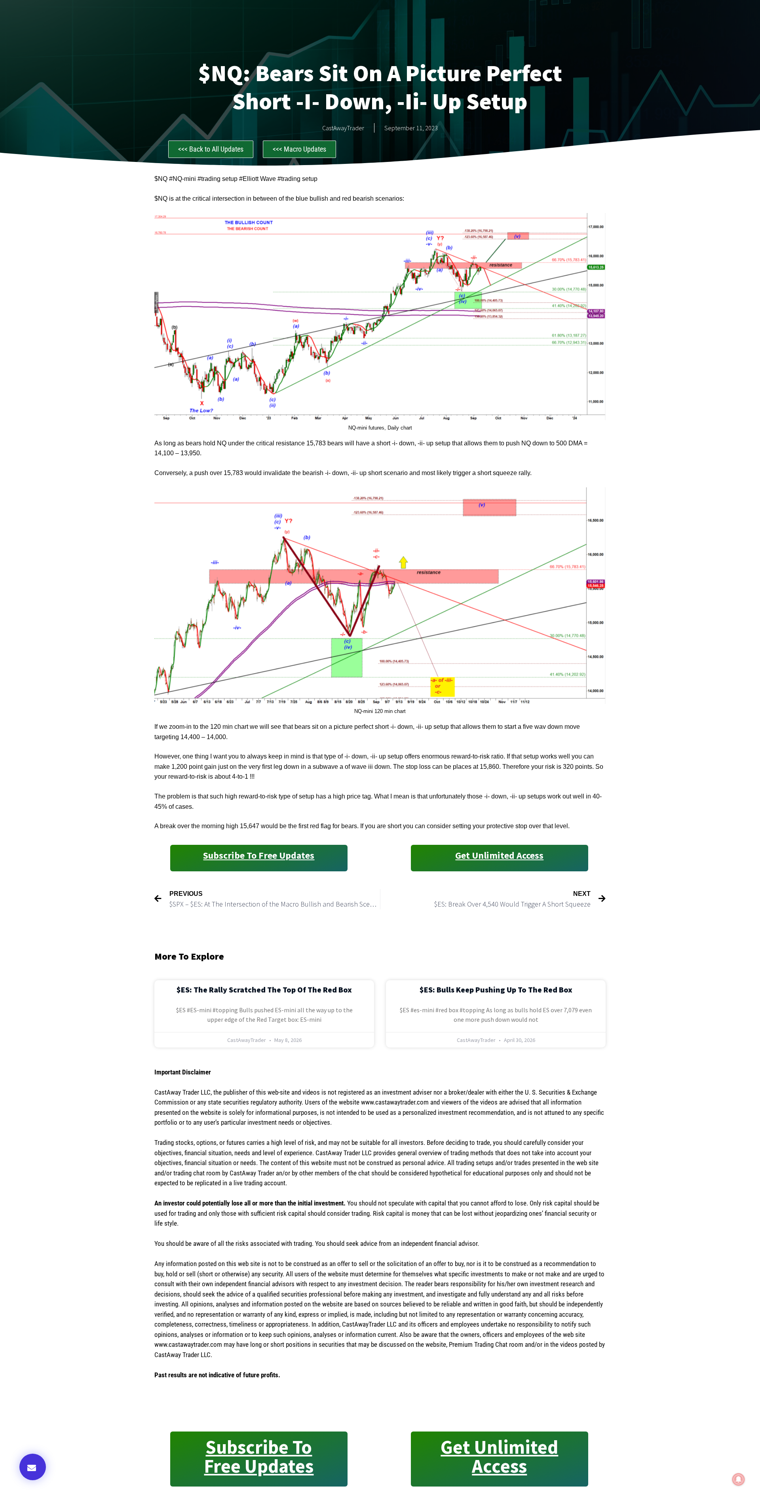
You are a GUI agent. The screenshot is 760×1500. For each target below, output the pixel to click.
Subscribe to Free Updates (258, 855)
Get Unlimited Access (499, 855)
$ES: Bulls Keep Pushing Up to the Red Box (496, 989)
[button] (32, 1467)
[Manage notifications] (738, 1479)
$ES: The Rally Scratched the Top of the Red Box (264, 989)
